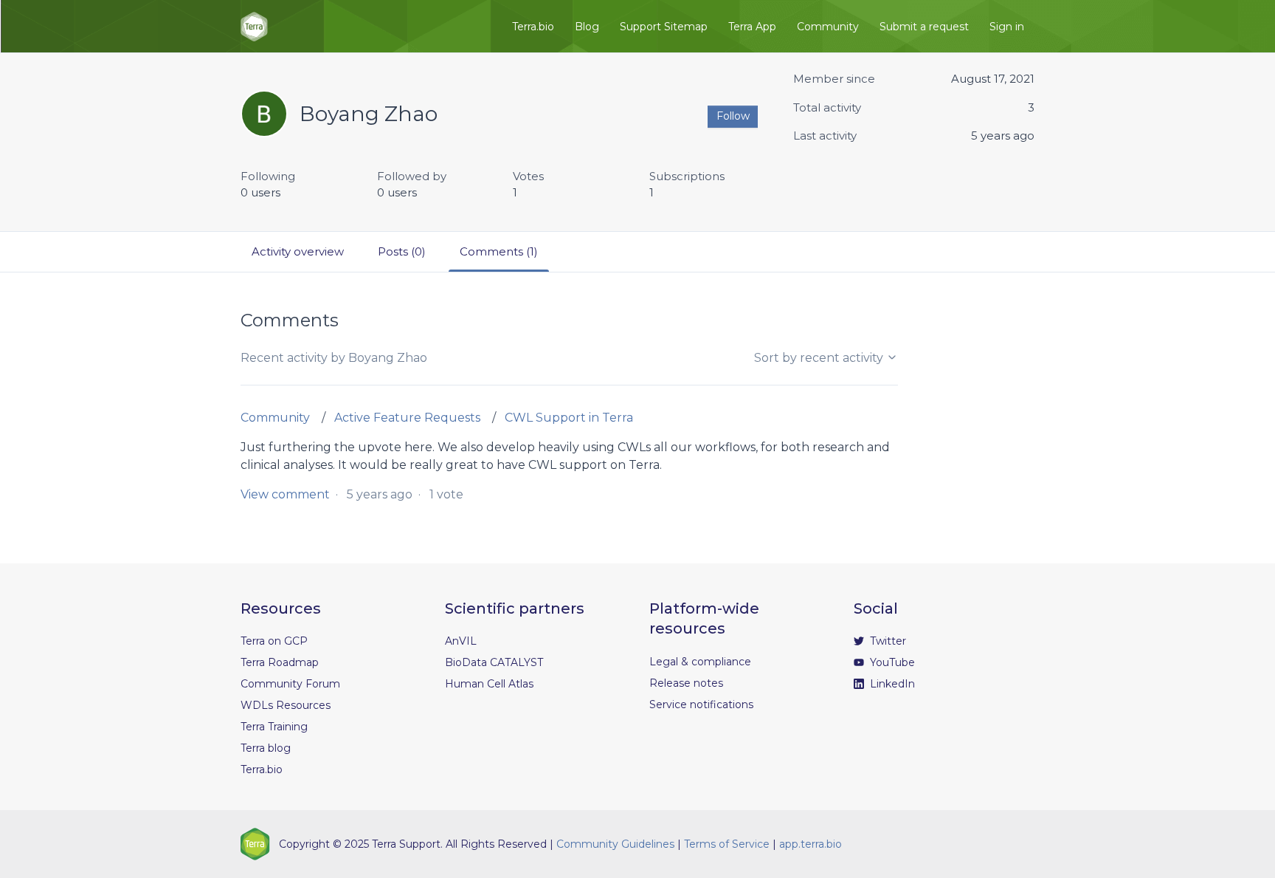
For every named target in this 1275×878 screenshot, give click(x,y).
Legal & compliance (700, 661)
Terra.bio (533, 26)
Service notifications (701, 704)
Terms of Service (727, 844)
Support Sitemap (664, 26)
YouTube (891, 662)
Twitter (886, 641)
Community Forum (290, 683)
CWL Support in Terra (569, 418)
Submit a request (924, 26)
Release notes (686, 683)
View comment (285, 494)
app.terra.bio (810, 844)
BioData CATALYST (494, 662)
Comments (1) (499, 251)
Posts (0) (402, 251)
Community (828, 26)
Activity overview (298, 251)
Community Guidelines (615, 844)
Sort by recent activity (820, 358)
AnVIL (461, 641)
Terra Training (274, 726)
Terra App (752, 26)
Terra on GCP (274, 641)
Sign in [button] (1006, 26)
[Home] (254, 26)
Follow (733, 116)
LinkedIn (891, 683)
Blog (587, 26)
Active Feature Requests (407, 418)
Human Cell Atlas (489, 683)
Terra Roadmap (280, 662)
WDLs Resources (286, 705)
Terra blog (266, 748)
